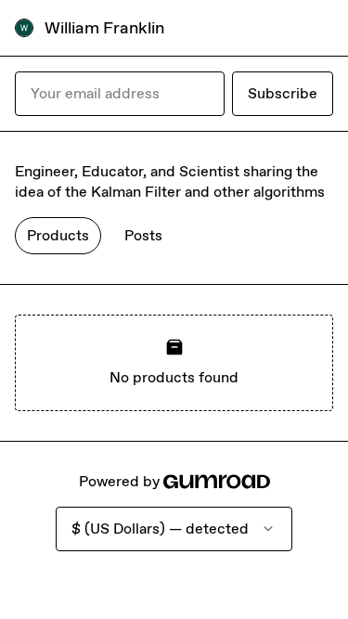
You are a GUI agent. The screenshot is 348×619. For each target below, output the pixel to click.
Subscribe (282, 93)
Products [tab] (58, 235)
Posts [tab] (143, 235)
